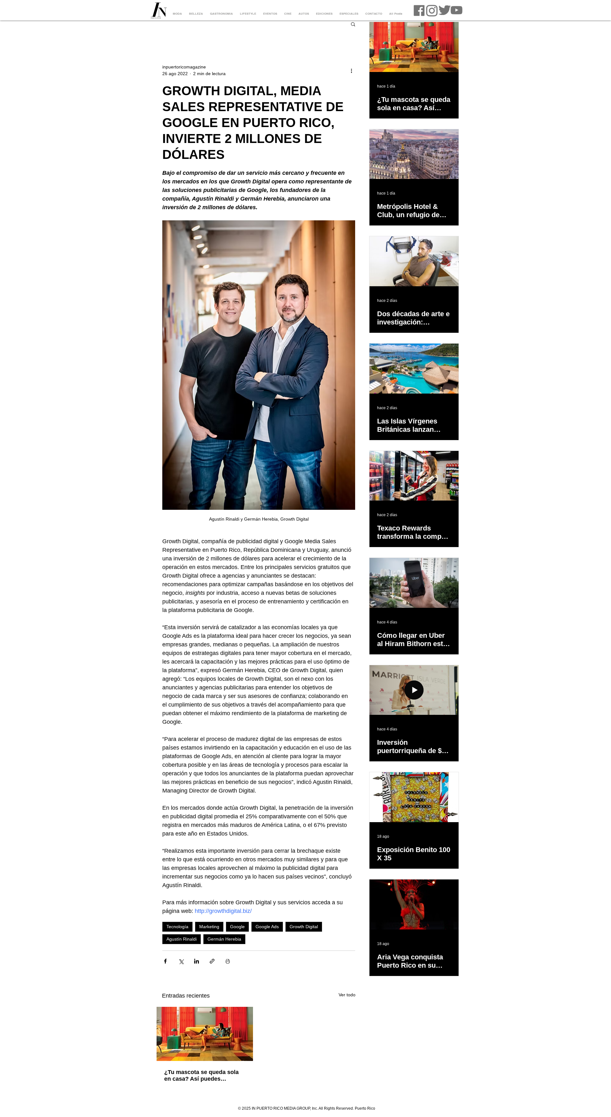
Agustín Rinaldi (181, 939)
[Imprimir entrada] (228, 961)
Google (237, 926)
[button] (353, 23)
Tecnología (177, 926)
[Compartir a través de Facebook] (165, 961)
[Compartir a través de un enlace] (212, 961)
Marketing (209, 926)
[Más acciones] (351, 70)
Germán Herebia (224, 939)
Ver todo (347, 994)
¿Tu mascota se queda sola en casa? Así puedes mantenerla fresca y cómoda (203, 1075)
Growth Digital (304, 926)
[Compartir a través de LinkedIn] (196, 961)
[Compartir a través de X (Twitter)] (181, 961)
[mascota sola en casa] (205, 1034)
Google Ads (267, 926)
